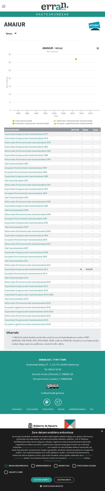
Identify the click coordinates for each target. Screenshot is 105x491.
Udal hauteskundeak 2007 (16, 248)
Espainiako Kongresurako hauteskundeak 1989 (26, 176)
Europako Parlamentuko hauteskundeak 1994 (26, 193)
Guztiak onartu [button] (41, 480)
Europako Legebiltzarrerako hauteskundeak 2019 (28, 307)
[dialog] (52, 459)
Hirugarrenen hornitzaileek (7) (35, 447)
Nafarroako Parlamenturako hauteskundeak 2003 (28, 231)
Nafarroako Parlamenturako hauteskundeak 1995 (28, 201)
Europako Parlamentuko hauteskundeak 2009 (26, 256)
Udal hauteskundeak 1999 (16, 210)
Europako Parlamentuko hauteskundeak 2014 (26, 273)
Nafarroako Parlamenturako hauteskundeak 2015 (28, 282)
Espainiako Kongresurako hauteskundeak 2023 (26, 320)
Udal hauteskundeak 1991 (16, 180)
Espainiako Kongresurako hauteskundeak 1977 (26, 134)
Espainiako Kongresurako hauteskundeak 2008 (26, 252)
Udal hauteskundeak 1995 (16, 197)
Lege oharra (32, 409)
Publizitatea (47, 409)
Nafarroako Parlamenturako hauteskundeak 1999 (28, 214)
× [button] (102, 431)
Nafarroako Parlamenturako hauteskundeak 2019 (28, 303)
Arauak (61, 409)
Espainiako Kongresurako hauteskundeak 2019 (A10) (29, 311)
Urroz (10, 33)
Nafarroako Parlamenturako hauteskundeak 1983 (28, 151)
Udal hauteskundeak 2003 (16, 227)
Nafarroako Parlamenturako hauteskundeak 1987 (28, 159)
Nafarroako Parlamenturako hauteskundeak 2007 (28, 244)
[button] (52, 486)
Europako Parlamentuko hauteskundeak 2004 (26, 239)
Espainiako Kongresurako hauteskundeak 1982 (26, 146)
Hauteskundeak (52, 14)
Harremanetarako (77, 409)
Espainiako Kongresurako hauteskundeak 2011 (26, 269)
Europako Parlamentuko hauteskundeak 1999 (26, 218)
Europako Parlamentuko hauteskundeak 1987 (26, 167)
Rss (91, 409)
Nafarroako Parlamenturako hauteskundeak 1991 (28, 184)
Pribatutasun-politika (52, 461)
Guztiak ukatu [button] (64, 480)
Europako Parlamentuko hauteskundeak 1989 (26, 172)
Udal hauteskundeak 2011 (16, 260)
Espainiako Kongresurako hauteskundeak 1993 (26, 189)
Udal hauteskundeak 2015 (16, 277)
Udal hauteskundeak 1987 (16, 163)
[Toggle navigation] (4, 6)
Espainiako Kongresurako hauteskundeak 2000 (26, 222)
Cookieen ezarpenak (75, 458)
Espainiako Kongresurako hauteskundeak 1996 (26, 205)
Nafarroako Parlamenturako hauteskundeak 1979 (28, 142)
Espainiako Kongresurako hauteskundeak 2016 (26, 290)
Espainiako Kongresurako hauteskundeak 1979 (26, 138)
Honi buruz (17, 409)
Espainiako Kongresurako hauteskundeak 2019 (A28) (29, 294)
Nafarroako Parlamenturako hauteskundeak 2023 (28, 315)
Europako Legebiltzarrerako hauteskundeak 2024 (28, 324)
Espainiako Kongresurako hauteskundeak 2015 (26, 286)
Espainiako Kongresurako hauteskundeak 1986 (26, 155)
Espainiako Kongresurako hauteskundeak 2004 (26, 235)
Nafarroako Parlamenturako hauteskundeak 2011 (28, 265)
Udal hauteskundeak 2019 (16, 298)
